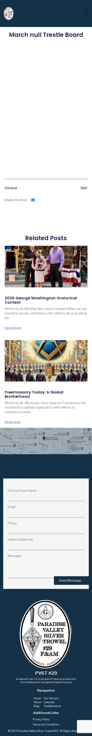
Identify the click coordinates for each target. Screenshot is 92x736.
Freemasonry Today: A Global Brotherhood (34, 394)
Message (14, 556)
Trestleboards (52, 706)
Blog (36, 706)
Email (11, 507)
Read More (13, 327)
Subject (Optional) (20, 539)
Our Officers (51, 698)
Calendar (49, 702)
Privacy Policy (41, 719)
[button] (86, 13)
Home (37, 698)
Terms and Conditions (46, 724)
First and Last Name (22, 490)
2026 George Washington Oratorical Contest (41, 300)
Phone (12, 523)
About (38, 702)
